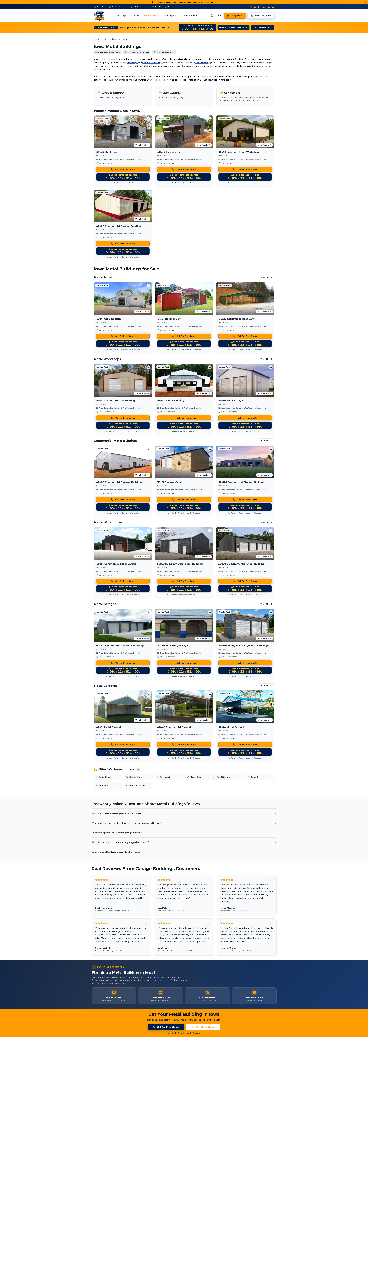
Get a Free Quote (205, 1027)
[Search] (212, 16)
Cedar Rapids (105, 777)
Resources (189, 15)
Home (96, 39)
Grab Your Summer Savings (231, 27)
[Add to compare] (148, 119)
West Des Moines (137, 785)
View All (264, 277)
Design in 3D (237, 15)
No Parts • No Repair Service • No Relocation (123, 183)
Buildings (121, 15)
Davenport (165, 777)
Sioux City (255, 777)
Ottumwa (225, 777)
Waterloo (103, 785)
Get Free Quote (263, 15)
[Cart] (219, 16)
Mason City (195, 777)
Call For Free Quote (263, 7)
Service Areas (110, 39)
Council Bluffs (135, 777)
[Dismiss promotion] (365, 2)
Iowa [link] (124, 39)
